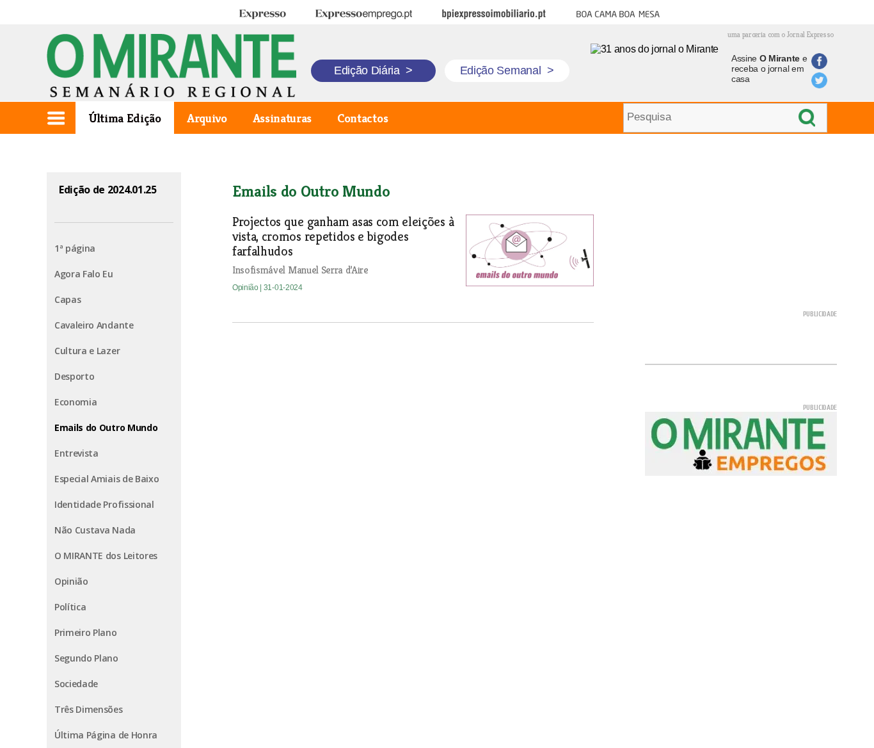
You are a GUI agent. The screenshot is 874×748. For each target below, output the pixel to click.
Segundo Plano (86, 658)
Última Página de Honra (105, 735)
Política (70, 607)
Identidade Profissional (104, 504)
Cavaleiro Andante (94, 325)
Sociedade (76, 684)
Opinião (71, 581)
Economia (75, 402)
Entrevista (76, 453)
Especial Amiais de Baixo (106, 479)
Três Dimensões (88, 709)
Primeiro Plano (85, 632)
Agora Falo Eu (83, 274)
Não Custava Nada (95, 530)
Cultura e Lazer (87, 351)
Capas (67, 299)
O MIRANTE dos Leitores (105, 555)
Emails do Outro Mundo (105, 427)
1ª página (74, 248)
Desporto (74, 376)
